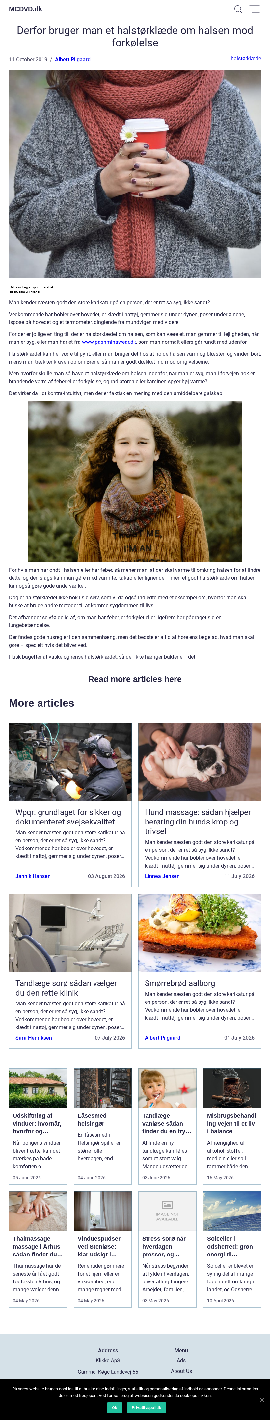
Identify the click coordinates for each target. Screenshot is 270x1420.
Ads (181, 1360)
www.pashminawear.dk (109, 342)
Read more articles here (135, 679)
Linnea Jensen (162, 876)
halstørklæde (246, 58)
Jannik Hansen (33, 876)
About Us (181, 1371)
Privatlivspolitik (146, 1407)
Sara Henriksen (33, 1038)
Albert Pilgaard (73, 59)
